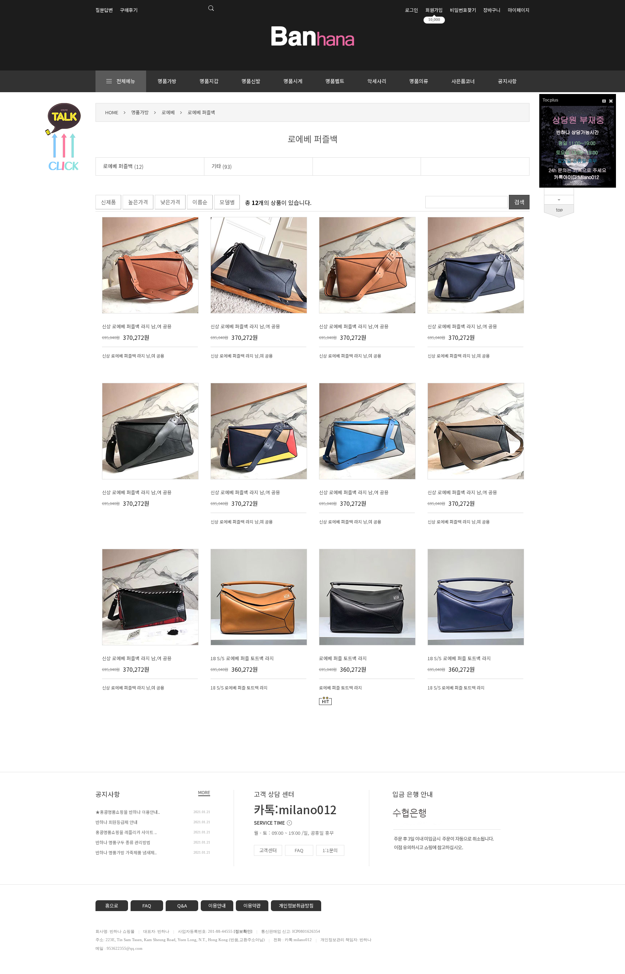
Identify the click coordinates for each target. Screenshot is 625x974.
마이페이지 (519, 10)
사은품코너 (463, 81)
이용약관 (252, 905)
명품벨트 (335, 81)
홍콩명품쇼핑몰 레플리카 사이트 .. (126, 832)
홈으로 (111, 905)
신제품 (108, 202)
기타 (222, 166)
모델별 (227, 202)
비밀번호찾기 (463, 10)
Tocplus (550, 100)
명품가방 (167, 81)
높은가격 (138, 202)
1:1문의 (330, 850)
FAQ (299, 850)
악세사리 (376, 81)
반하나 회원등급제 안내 (116, 822)
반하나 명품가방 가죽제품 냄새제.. (126, 852)
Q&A (182, 905)
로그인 (411, 10)
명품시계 (293, 81)
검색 (519, 202)
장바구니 (492, 10)
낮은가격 (170, 202)
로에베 (168, 112)
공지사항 (507, 81)
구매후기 (128, 10)
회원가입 (434, 10)
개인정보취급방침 (296, 905)
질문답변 (104, 10)
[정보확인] (243, 931)
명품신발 (251, 81)
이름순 (200, 202)
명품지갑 (209, 81)
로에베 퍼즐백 (201, 112)
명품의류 (418, 81)
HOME (111, 112)
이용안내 (217, 905)
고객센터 (268, 850)
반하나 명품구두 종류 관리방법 (122, 842)
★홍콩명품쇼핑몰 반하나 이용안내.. (127, 812)
